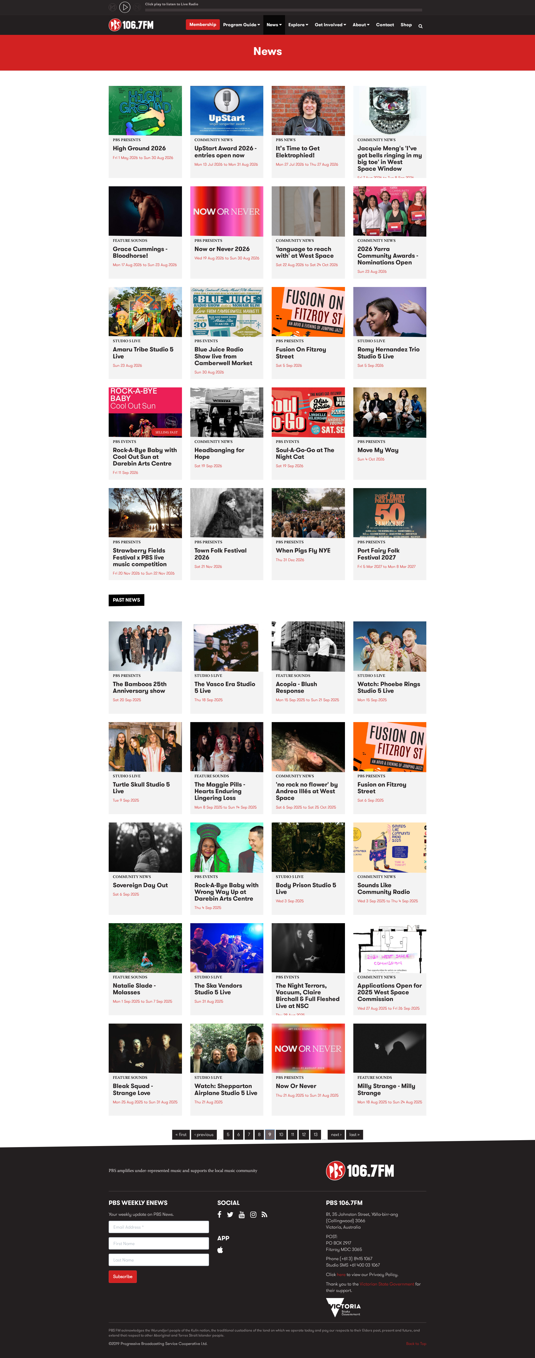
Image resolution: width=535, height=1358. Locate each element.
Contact (385, 24)
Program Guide (240, 24)
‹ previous (203, 1134)
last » (354, 1134)
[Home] (133, 25)
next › (336, 1134)
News (273, 24)
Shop (406, 24)
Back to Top (416, 1343)
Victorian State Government (387, 1284)
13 (316, 1134)
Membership (202, 24)
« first (181, 1134)
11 (292, 1134)
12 (304, 1134)
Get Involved (329, 24)
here (341, 1274)
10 (281, 1134)
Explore (297, 24)
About (360, 24)
